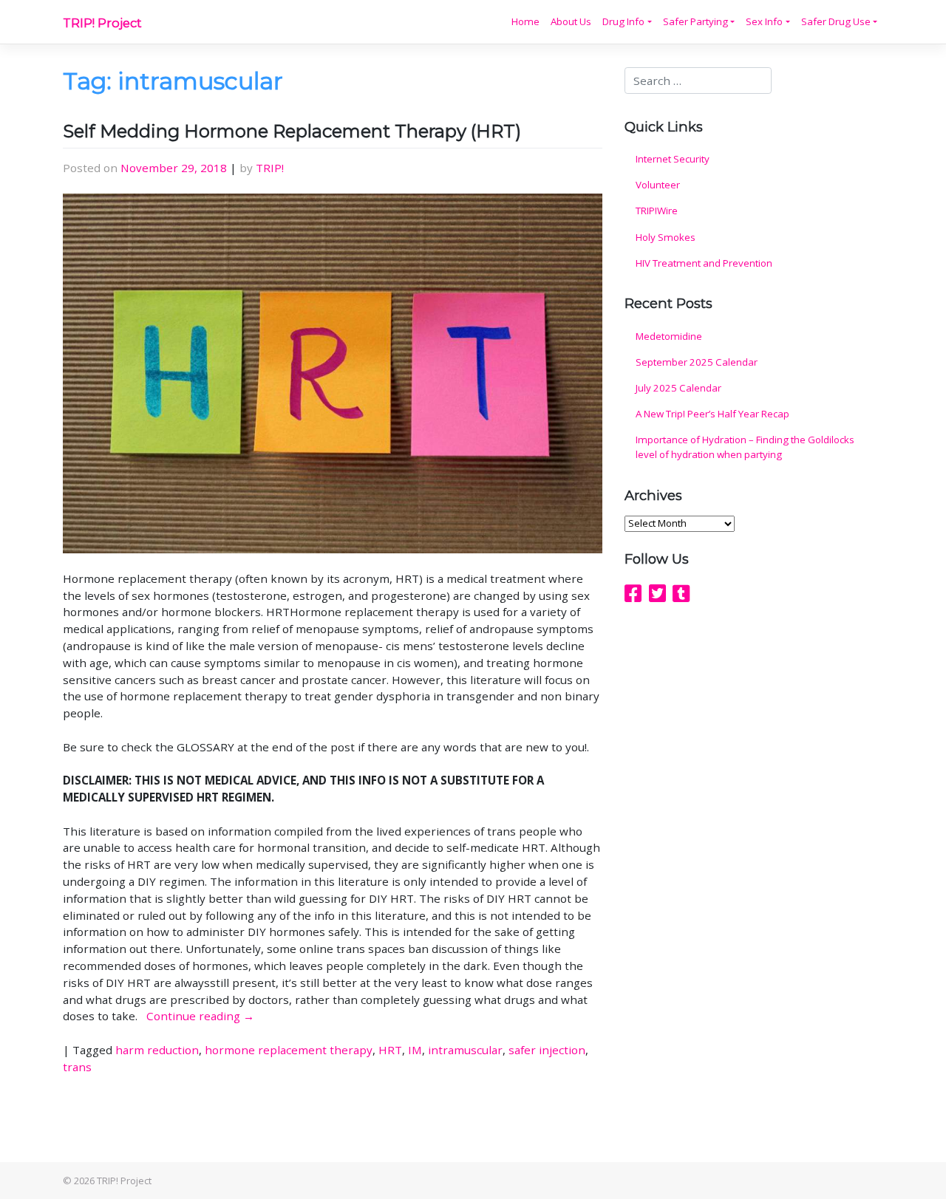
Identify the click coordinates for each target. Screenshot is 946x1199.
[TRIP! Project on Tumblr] (681, 593)
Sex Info (764, 21)
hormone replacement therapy (288, 1049)
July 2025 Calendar (678, 387)
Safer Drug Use (836, 21)
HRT (390, 1049)
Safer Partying (695, 21)
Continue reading (200, 1015)
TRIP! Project (102, 23)
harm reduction (157, 1049)
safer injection (546, 1049)
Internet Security (673, 158)
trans (77, 1066)
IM (415, 1049)
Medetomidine (669, 336)
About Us (571, 21)
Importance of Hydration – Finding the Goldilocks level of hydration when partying (745, 447)
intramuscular (465, 1049)
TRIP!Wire (657, 210)
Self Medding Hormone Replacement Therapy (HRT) (292, 131)
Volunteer (658, 184)
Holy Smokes (665, 237)
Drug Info (623, 21)
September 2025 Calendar (697, 362)
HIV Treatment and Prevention (704, 263)
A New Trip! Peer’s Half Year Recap (712, 413)
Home (525, 21)
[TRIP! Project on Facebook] (633, 593)
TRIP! (270, 167)
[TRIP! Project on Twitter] (657, 593)
